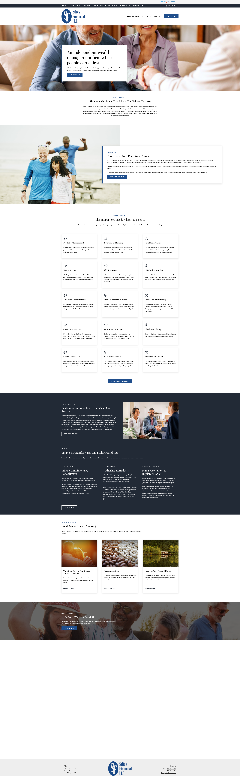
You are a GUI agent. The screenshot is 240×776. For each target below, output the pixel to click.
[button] (112, 16)
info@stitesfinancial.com (133, 5)
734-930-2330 (112, 5)
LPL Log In (172, 5)
